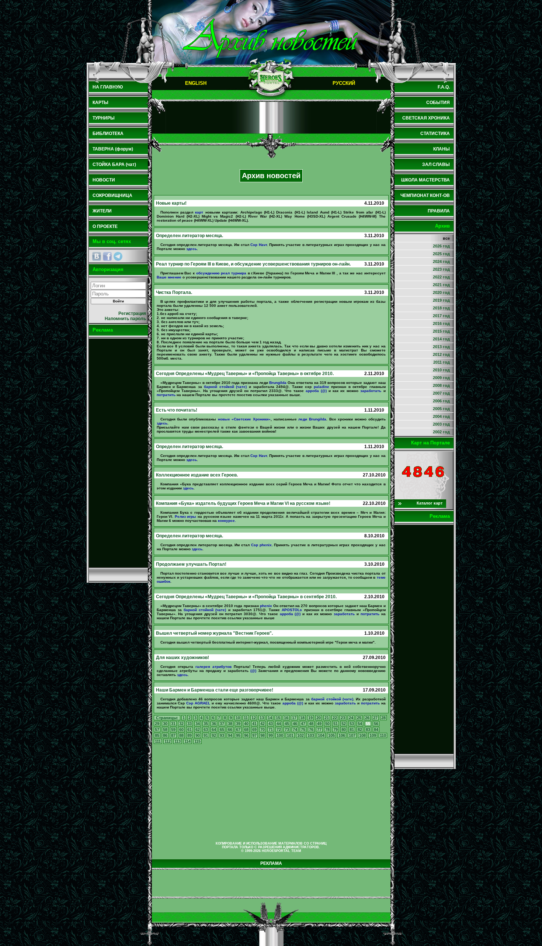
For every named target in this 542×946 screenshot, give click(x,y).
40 (246, 723)
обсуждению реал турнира (221, 273)
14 (270, 717)
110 (383, 735)
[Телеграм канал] (118, 256)
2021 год (441, 285)
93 (222, 735)
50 (327, 723)
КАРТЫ (100, 102)
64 (214, 729)
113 (177, 741)
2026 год (441, 246)
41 (254, 723)
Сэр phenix (261, 545)
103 (311, 735)
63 (206, 729)
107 (352, 735)
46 (295, 723)
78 (327, 729)
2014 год (441, 339)
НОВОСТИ (104, 180)
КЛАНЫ (441, 149)
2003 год (441, 424)
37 (222, 723)
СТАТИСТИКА (435, 133)
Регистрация (132, 313)
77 (319, 729)
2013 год (441, 346)
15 (278, 717)
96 (246, 735)
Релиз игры (186, 516)
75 (303, 729)
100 (280, 735)
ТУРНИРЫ (104, 118)
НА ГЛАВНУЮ (108, 87)
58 (165, 729)
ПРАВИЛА (439, 211)
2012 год (441, 354)
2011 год (441, 362)
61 (189, 729)
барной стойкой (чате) (225, 387)
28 (383, 717)
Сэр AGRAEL (198, 703)
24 (351, 717)
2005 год (441, 408)
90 (197, 735)
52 (343, 723)
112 (167, 741)
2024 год (441, 261)
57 (157, 729)
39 (238, 723)
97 (254, 735)
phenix (266, 606)
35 (206, 723)
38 (230, 723)
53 (352, 723)
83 (368, 729)
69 (254, 729)
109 (372, 735)
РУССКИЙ (344, 83)
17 (294, 717)
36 (214, 723)
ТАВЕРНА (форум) (113, 149)
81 (352, 729)
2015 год (441, 331)
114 (187, 741)
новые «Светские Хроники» (244, 419)
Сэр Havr (258, 245)
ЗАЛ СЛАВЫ (436, 164)
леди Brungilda (312, 419)
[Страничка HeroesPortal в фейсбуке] (107, 256)
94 (230, 735)
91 (206, 735)
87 (173, 735)
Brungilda (277, 383)
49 (319, 723)
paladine (321, 387)
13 (262, 717)
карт (199, 212)
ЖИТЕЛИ (102, 211)
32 (181, 723)
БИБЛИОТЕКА (108, 133)
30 (165, 723)
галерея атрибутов (213, 667)
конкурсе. (227, 521)
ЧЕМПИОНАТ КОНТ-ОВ (425, 195)
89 (189, 735)
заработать (370, 391)
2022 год (441, 277)
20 (318, 717)
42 (262, 723)
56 (376, 723)
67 (238, 729)
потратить (166, 395)
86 (165, 735)
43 (270, 723)
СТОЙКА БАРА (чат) (114, 164)
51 (335, 723)
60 (181, 729)
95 (238, 735)
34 (197, 723)
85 (157, 735)
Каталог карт (429, 503)
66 (230, 729)
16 (286, 717)
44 (279, 723)
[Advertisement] (118, 453)
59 (173, 729)
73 (287, 729)
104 (321, 735)
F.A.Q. (444, 87)
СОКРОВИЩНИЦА (112, 195)
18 (302, 717)
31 (173, 723)
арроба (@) (316, 391)
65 (222, 729)
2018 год (441, 308)
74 (295, 729)
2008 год (441, 385)
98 (262, 735)
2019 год (441, 300)
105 (331, 735)
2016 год (441, 323)
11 (246, 717)
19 (310, 717)
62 (197, 729)
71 (270, 729)
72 (279, 729)
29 (157, 723)
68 (246, 729)
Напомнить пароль (125, 318)
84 (376, 729)
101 (290, 735)
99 (270, 735)
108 (362, 735)
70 (262, 729)
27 (375, 717)
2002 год (441, 432)
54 (360, 723)
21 (326, 717)
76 (311, 729)
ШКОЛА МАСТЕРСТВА (425, 180)
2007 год (441, 393)
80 (343, 729)
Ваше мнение (169, 277)
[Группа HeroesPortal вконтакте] (96, 256)
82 (360, 729)
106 (341, 735)
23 (343, 717)
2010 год (441, 370)
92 (214, 735)
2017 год (441, 315)
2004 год (441, 416)
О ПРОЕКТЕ (105, 226)
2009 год (441, 377)
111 (158, 741)
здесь (191, 249)
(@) (253, 671)
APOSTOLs (292, 610)
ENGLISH (195, 83)
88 (181, 735)
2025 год (441, 254)
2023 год (441, 269)
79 (335, 729)
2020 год (441, 292)
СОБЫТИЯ (438, 102)
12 (253, 717)
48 (311, 723)
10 (238, 717)
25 (359, 717)
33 (189, 723)
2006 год (441, 401)
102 (300, 735)
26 (367, 717)
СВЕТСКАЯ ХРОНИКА (426, 118)
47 (303, 723)
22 (335, 717)
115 (197, 741)
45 (287, 723)
